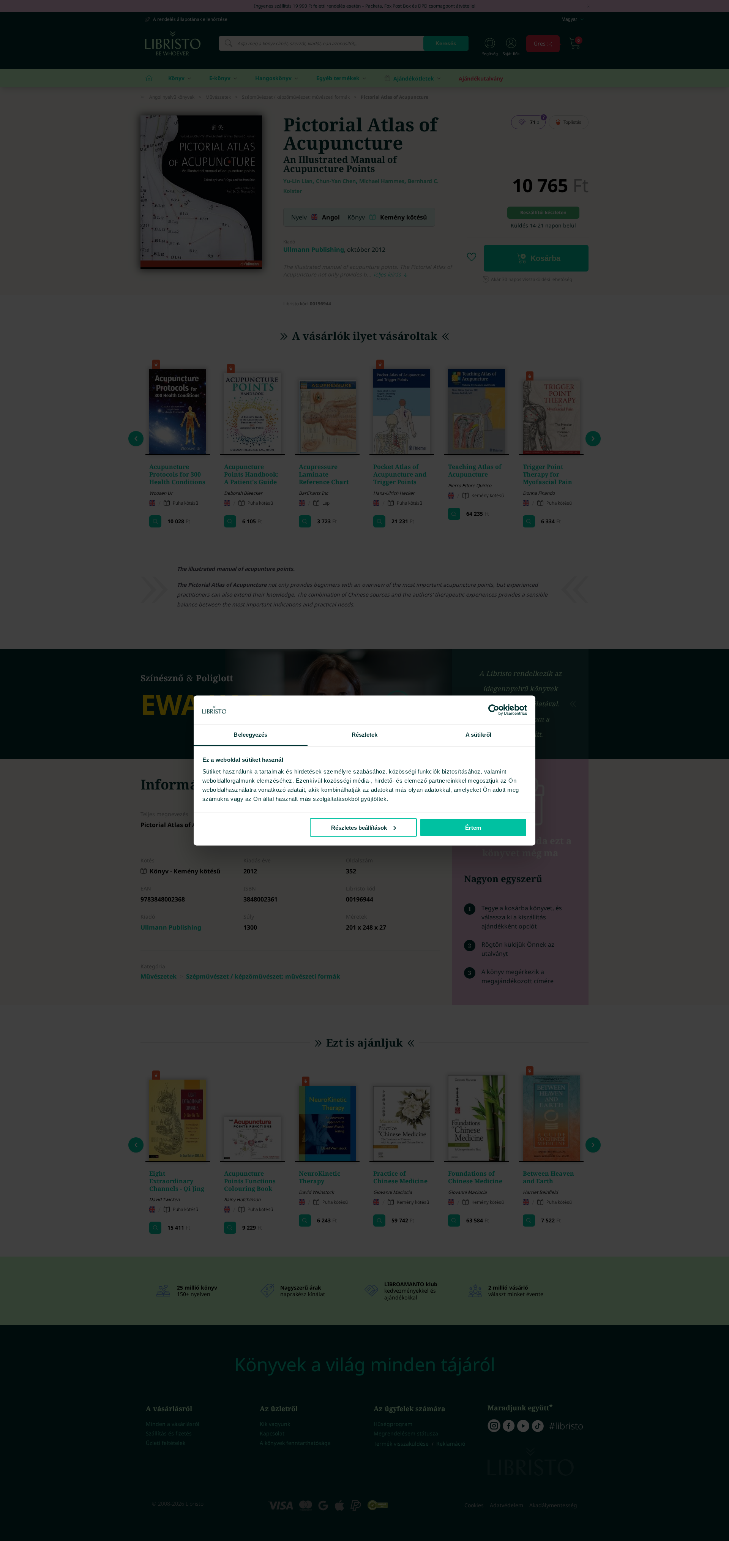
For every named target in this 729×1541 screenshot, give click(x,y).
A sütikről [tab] (478, 734)
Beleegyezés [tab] (250, 734)
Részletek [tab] (365, 734)
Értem (473, 827)
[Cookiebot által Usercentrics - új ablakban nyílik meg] (494, 709)
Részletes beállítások (359, 827)
